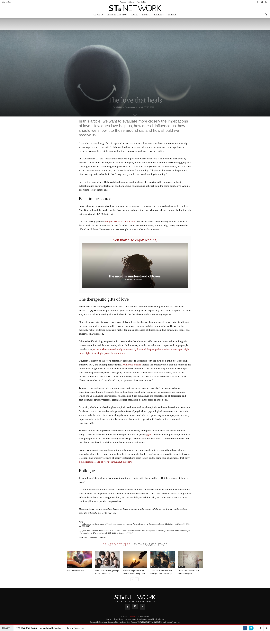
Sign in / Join (6, 2)
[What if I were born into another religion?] (190, 559)
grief (149, 434)
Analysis (123, 2)
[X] (266, 2)
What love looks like (75, 570)
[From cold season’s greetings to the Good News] (107, 559)
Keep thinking (141, 2)
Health (146, 15)
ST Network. (131, 616)
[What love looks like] (79, 559)
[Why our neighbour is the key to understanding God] (135, 559)
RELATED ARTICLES (116, 545)
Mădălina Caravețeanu (125, 107)
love (86, 537)
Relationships (155, 567)
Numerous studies (131, 364)
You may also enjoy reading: (135, 240)
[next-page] (137, 579)
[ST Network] (135, 8)
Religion (159, 15)
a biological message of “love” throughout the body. (105, 461)
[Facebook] (257, 2)
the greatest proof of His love (120, 221)
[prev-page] (132, 579)
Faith (125, 567)
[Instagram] (261, 2)
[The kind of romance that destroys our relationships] (162, 559)
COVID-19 (98, 15)
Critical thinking (117, 15)
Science (172, 15)
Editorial (131, 2)
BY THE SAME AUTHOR (150, 545)
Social (134, 15)
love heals (93, 537)
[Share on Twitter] (251, 628)
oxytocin (102, 537)
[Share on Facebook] (245, 628)
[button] (266, 15)
